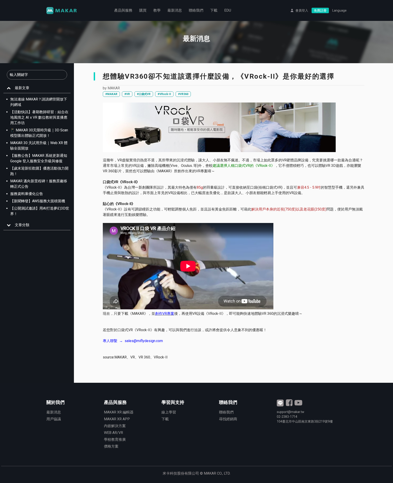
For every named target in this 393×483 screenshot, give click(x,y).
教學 (157, 10)
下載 (213, 10)
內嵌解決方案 (115, 426)
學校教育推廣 (115, 439)
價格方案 (111, 446)
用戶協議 (53, 419)
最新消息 (174, 10)
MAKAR (114, 88)
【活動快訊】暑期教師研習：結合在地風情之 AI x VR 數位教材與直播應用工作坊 (39, 117)
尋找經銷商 (228, 419)
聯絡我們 (196, 10)
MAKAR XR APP (117, 419)
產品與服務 (123, 10)
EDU (227, 10)
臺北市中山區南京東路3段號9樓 (305, 421)
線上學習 (168, 412)
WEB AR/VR (113, 432)
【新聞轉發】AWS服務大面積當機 (37, 201)
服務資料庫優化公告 (26, 194)
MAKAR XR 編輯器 (119, 412)
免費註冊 (320, 10)
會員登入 (301, 10)
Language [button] (339, 10)
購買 (142, 10)
